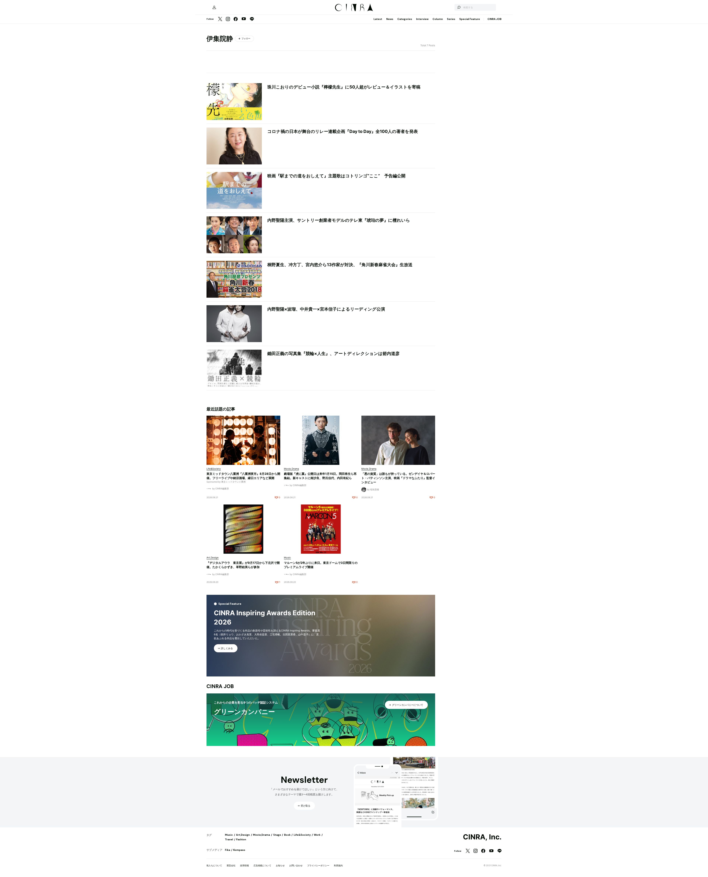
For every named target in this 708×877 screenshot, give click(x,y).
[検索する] (458, 7)
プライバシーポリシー (318, 865)
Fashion (241, 839)
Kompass (239, 850)
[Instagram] (228, 19)
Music (229, 835)
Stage (277, 835)
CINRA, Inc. (482, 837)
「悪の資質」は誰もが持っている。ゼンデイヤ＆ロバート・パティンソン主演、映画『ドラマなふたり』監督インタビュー (398, 478)
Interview (422, 19)
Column (438, 19)
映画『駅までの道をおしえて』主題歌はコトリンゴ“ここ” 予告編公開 (336, 175)
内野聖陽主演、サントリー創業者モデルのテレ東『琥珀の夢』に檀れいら (338, 220)
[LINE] (252, 19)
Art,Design (243, 835)
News (389, 19)
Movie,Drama (261, 835)
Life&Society (302, 835)
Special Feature (469, 19)
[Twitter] (220, 19)
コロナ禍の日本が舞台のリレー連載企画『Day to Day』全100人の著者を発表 (342, 131)
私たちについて (214, 865)
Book (287, 835)
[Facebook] (236, 19)
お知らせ (280, 865)
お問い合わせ (296, 865)
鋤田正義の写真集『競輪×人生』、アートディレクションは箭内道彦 (333, 353)
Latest (378, 19)
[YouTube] (243, 19)
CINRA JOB (494, 19)
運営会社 (231, 865)
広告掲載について (262, 865)
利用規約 (338, 865)
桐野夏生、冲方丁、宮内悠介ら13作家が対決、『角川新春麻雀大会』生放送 (339, 264)
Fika (227, 850)
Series (451, 19)
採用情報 (244, 865)
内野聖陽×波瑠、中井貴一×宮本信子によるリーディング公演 (326, 309)
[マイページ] (214, 7)
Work (317, 835)
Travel (229, 839)
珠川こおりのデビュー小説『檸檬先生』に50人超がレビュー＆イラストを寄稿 (343, 87)
